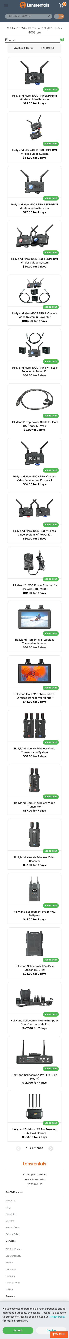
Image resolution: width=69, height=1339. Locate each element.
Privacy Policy (57, 1316)
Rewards (10, 1276)
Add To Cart (51, 89)
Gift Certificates (14, 1249)
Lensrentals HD (13, 1256)
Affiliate (9, 1289)
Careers (10, 1220)
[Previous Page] (18, 1148)
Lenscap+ (11, 1269)
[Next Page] (50, 1148)
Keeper (9, 1262)
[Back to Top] (11, 1148)
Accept (17, 1330)
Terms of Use (12, 1227)
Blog (8, 1207)
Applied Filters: (23, 48)
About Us (10, 1200)
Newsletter (11, 1214)
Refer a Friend (13, 1282)
